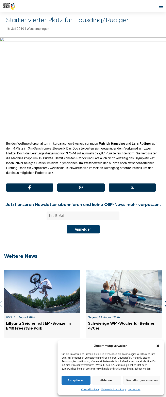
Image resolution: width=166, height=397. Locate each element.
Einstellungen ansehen (142, 380)
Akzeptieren (75, 380)
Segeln (92, 317)
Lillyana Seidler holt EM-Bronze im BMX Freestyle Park (38, 326)
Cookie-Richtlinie (90, 389)
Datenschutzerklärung (113, 389)
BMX (9, 317)
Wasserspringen (38, 29)
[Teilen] (29, 187)
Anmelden (83, 229)
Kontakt (15, 367)
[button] (158, 346)
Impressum (134, 389)
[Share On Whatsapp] (80, 187)
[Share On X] (132, 187)
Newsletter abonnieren (42, 367)
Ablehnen (107, 380)
